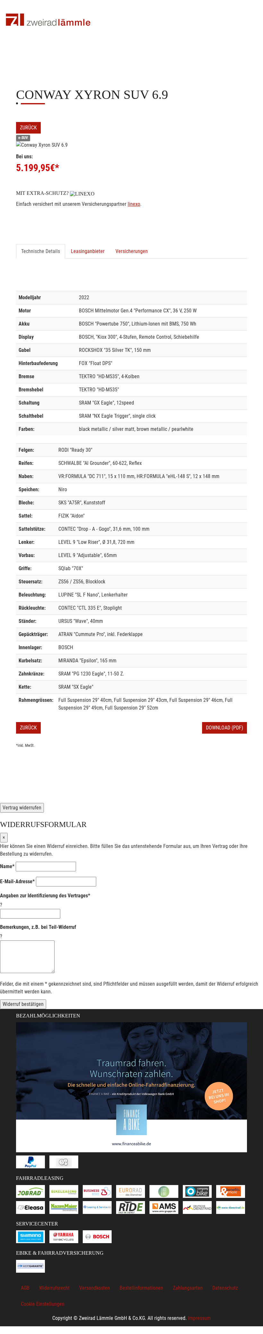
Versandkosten (94, 1288)
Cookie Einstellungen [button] (42, 1304)
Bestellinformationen (141, 1288)
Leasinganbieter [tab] (88, 251)
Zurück (28, 128)
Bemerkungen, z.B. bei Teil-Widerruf (38, 927)
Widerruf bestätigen (23, 1004)
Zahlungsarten (188, 1288)
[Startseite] (48, 20)
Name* (7, 866)
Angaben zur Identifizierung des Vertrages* (45, 896)
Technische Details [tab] (40, 251)
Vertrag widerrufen (22, 808)
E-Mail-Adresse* (17, 881)
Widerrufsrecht (54, 1288)
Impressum (199, 1318)
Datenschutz (225, 1288)
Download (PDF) (224, 728)
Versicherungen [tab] (131, 251)
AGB (25, 1288)
